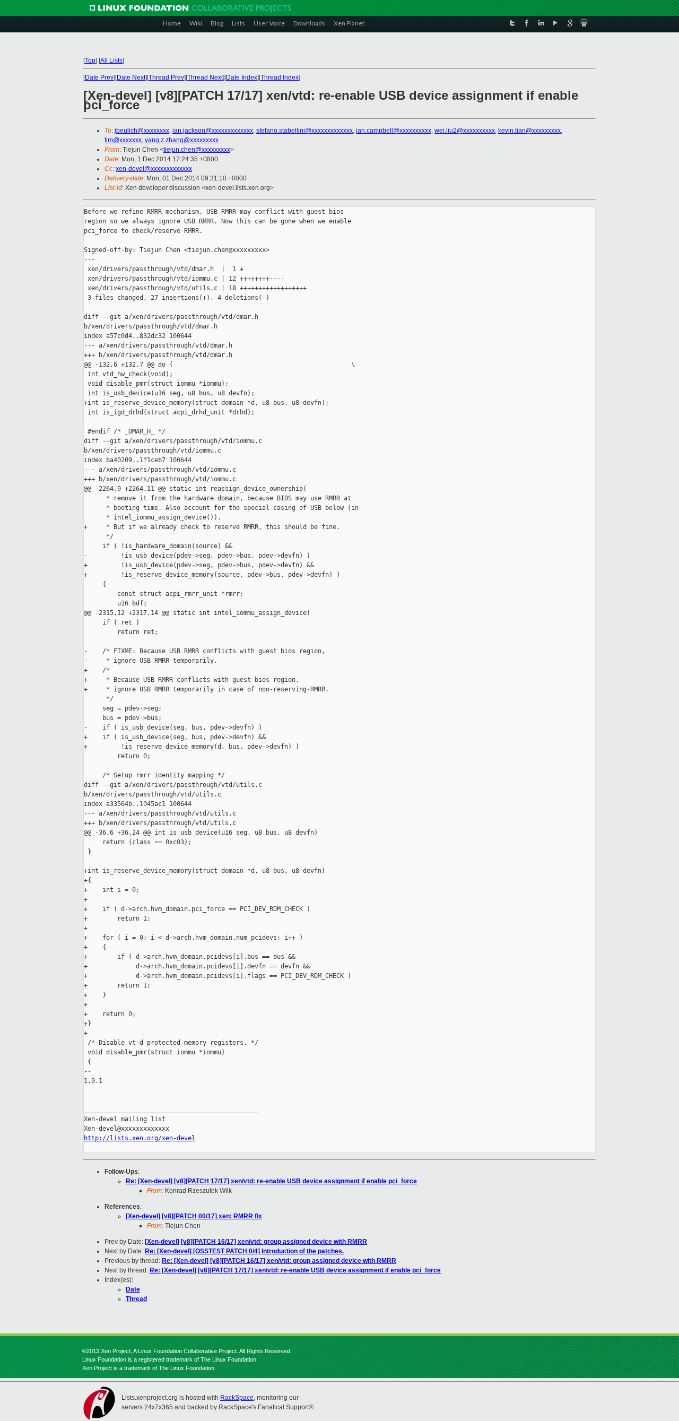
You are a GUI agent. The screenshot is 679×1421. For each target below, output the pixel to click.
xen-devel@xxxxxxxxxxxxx (154, 168)
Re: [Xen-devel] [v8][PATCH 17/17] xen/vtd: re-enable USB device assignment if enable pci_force (271, 1181)
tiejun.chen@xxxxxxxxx (196, 149)
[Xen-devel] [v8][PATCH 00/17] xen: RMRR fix (194, 1216)
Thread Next (205, 77)
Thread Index (279, 77)
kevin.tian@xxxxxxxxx (529, 130)
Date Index (241, 77)
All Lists (111, 60)
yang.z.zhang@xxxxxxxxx (182, 140)
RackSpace (237, 1397)
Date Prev (99, 77)
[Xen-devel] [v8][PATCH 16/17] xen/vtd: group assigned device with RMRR (256, 1241)
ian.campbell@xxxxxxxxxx (393, 130)
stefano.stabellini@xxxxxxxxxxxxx (304, 130)
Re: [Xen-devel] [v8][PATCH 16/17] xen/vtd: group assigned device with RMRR (279, 1260)
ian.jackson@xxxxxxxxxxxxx (212, 130)
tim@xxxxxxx (123, 140)
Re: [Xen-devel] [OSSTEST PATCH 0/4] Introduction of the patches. (244, 1251)
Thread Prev (166, 77)
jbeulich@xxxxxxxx (142, 130)
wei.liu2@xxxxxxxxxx (464, 130)
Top (90, 60)
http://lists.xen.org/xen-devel (139, 1138)
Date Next (131, 77)
